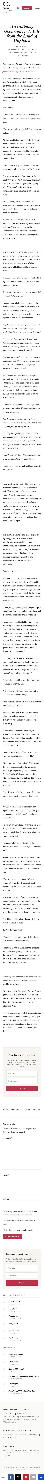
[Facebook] (11, 1477)
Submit (27, 8)
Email (6, 1187)
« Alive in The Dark (11, 1109)
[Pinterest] (26, 1477)
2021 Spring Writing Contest (23, 52)
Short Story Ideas (8, 1450)
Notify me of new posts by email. (19, 1230)
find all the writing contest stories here (18, 71)
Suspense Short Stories (10, 1435)
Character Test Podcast (27, 1416)
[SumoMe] (41, 1477)
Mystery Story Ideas (22, 1450)
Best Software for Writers (22, 1419)
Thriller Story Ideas (13, 1453)
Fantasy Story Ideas (28, 1453)
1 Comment (23, 56)
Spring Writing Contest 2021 (24, 49)
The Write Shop (21, 1414)
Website (6, 1199)
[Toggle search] (18, 8)
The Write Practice (9, 1414)
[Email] (33, 1477)
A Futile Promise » (33, 1109)
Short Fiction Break (6, 5)
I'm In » (22, 1089)
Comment (7, 1137)
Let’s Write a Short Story (11, 1416)
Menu (37, 8)
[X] (18, 1477)
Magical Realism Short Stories (29, 1435)
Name (6, 1174)
